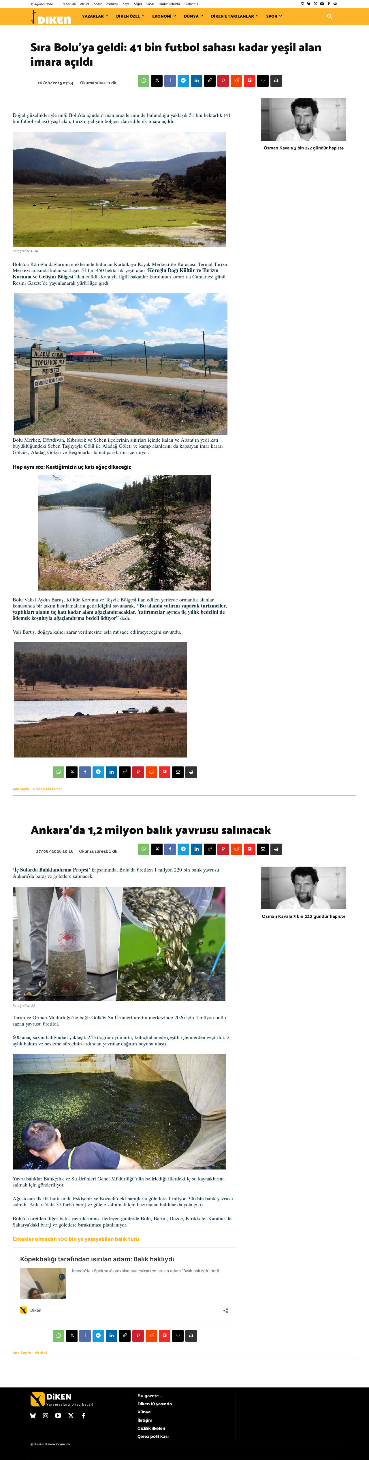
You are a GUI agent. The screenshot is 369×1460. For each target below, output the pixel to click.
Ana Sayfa (21, 789)
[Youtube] (322, 4)
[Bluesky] (309, 4)
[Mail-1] (335, 4)
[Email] (263, 81)
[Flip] (249, 81)
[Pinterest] (223, 81)
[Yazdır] (276, 81)
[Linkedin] (196, 81)
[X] (157, 81)
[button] (329, 16)
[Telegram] (183, 81)
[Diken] (51, 17)
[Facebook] (328, 4)
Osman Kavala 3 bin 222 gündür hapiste (304, 148)
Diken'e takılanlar (47, 789)
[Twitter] (315, 4)
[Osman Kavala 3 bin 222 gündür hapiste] (303, 119)
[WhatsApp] (143, 81)
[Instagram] (302, 4)
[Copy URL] (210, 81)
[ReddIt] (236, 81)
